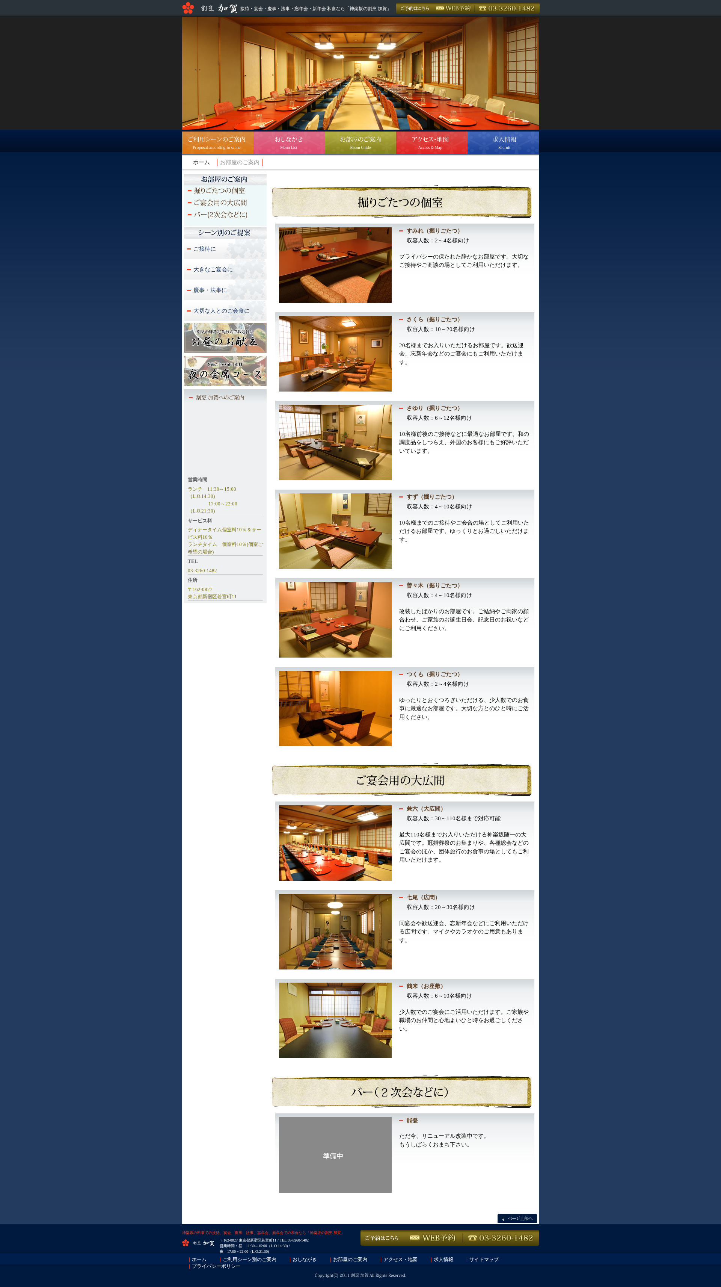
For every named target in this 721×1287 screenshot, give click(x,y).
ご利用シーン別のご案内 (249, 1259)
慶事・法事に (210, 290)
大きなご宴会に (213, 269)
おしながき (305, 1259)
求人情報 (443, 1259)
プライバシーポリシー (216, 1266)
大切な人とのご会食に (221, 311)
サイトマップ (484, 1259)
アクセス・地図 (400, 1259)
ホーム (201, 162)
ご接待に (204, 249)
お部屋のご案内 (350, 1259)
